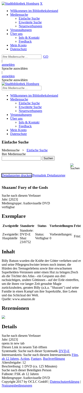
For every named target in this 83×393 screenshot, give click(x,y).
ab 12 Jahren (10, 358)
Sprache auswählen (15, 68)
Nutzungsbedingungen (17, 385)
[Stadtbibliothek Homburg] (20, 3)
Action (24, 358)
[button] (75, 166)
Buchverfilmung (54, 358)
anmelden (8, 64)
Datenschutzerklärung (64, 381)
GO (45, 56)
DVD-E (64, 351)
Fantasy (36, 358)
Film (75, 355)
